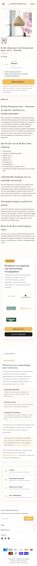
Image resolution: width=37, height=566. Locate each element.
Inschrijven (28, 519)
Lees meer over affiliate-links (22, 445)
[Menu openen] (3, 4)
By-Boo (6, 53)
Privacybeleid (11, 559)
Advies (32, 4)
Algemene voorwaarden (23, 559)
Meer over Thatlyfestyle (18, 334)
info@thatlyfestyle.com (10, 455)
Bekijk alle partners (18, 329)
